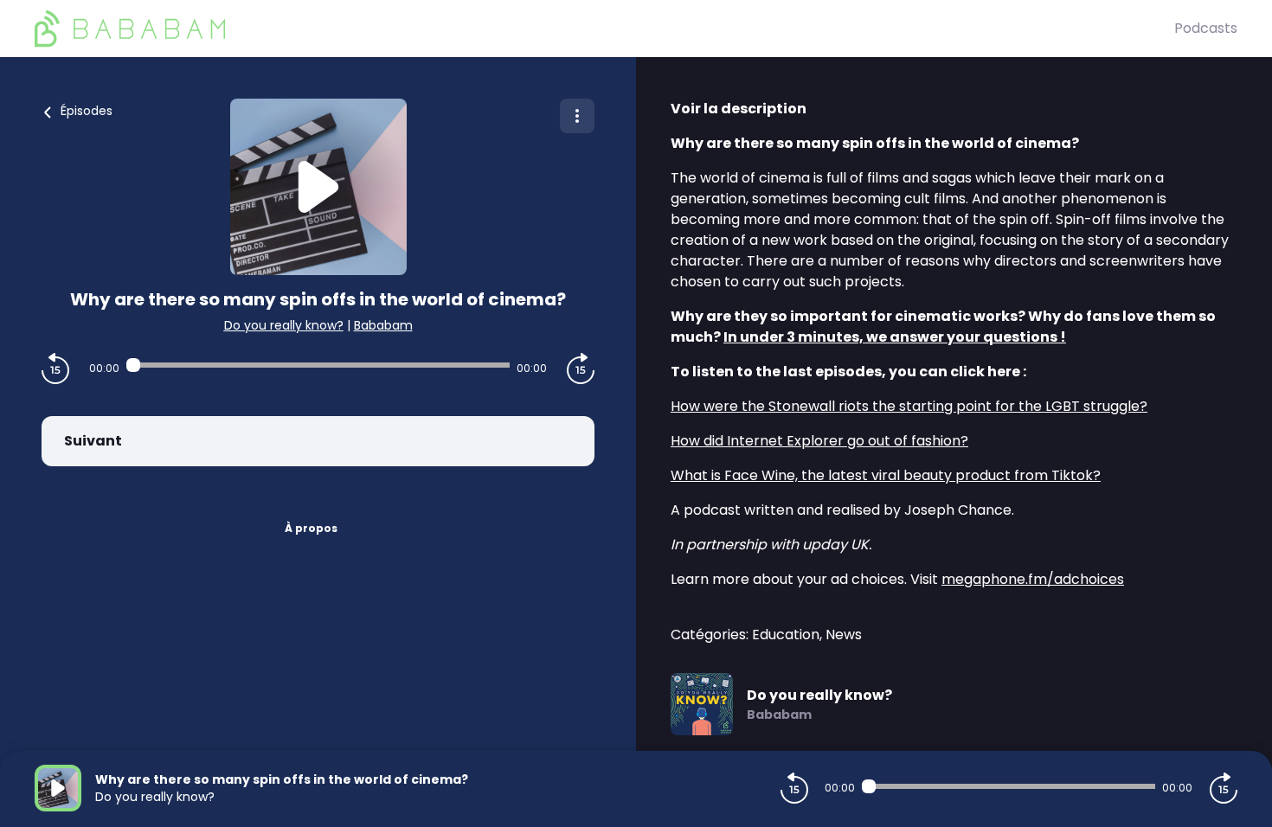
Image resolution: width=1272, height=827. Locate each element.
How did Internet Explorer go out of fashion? (819, 441)
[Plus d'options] (577, 116)
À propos (311, 528)
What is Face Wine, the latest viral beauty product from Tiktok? (886, 475)
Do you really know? (284, 325)
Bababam (383, 325)
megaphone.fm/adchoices (1032, 579)
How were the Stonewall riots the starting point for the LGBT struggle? (909, 406)
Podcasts (1205, 28)
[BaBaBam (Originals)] (604, 28)
